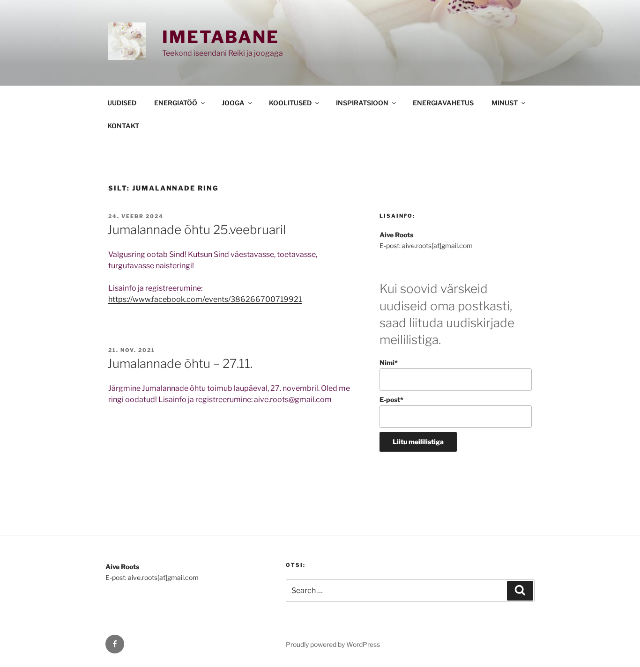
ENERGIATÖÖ (175, 103)
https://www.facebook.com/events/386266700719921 (205, 299)
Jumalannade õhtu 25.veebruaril (196, 229)
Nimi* (389, 362)
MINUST (504, 103)
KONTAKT (123, 126)
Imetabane (220, 37)
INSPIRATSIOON (362, 103)
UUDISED (121, 103)
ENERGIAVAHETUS (443, 103)
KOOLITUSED (290, 103)
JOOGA (233, 103)
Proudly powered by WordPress (333, 644)
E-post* (391, 399)
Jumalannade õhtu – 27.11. (180, 363)
